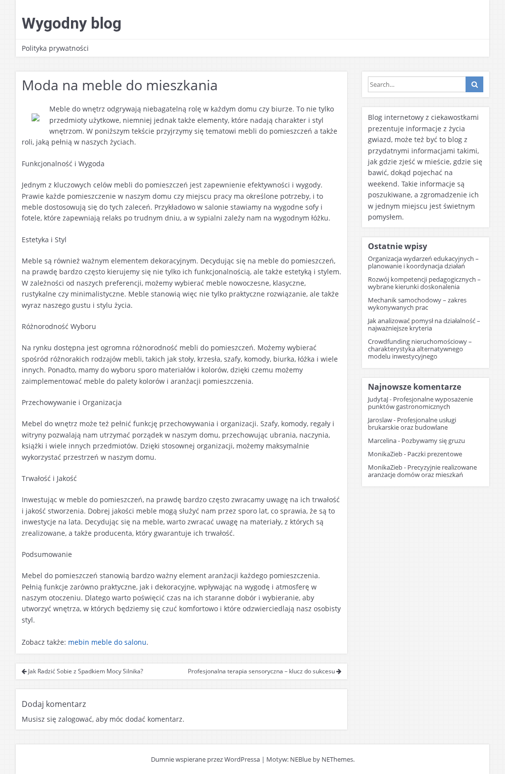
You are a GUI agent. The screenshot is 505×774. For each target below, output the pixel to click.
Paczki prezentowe (434, 453)
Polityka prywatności (55, 48)
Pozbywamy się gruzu (433, 440)
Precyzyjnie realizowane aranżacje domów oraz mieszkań (422, 471)
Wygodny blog (71, 23)
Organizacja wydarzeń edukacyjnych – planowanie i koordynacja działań (423, 262)
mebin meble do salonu (107, 642)
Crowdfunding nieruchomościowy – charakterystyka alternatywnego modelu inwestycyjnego (420, 349)
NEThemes (337, 759)
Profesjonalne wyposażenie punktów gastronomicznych (420, 403)
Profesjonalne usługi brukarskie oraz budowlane (412, 423)
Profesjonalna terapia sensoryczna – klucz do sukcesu (262, 671)
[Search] (474, 84)
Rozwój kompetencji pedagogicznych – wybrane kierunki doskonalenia (424, 283)
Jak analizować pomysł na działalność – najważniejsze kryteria (424, 324)
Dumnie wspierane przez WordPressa (205, 759)
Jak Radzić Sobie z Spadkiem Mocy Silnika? (85, 671)
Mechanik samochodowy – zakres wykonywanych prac (417, 303)
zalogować (75, 719)
